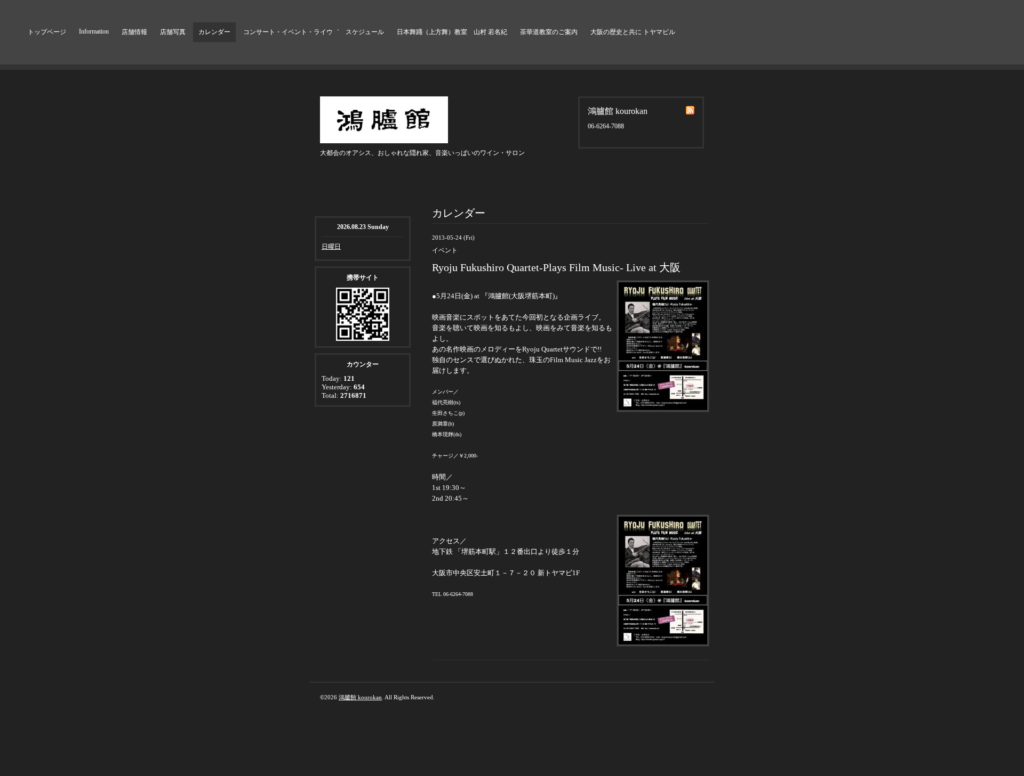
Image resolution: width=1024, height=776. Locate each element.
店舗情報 (134, 32)
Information (94, 31)
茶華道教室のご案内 (549, 32)
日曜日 (331, 246)
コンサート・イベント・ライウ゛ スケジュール (313, 32)
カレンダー (214, 32)
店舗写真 (173, 32)
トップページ (47, 32)
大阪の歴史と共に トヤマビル (632, 32)
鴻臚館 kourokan (360, 697)
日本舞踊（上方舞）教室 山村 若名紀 (452, 32)
